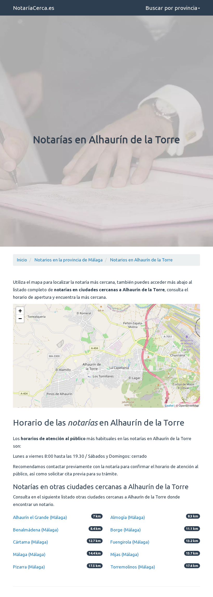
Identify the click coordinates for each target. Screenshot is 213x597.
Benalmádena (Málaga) (35, 529)
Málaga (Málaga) (29, 554)
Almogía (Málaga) (127, 517)
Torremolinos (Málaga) (132, 566)
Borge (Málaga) (125, 529)
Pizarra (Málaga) (29, 566)
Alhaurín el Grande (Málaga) (40, 517)
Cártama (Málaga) (30, 541)
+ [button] (20, 311)
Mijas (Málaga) (124, 554)
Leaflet (169, 405)
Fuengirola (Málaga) (129, 541)
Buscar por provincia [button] (171, 8)
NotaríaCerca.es (33, 8)
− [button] (20, 318)
